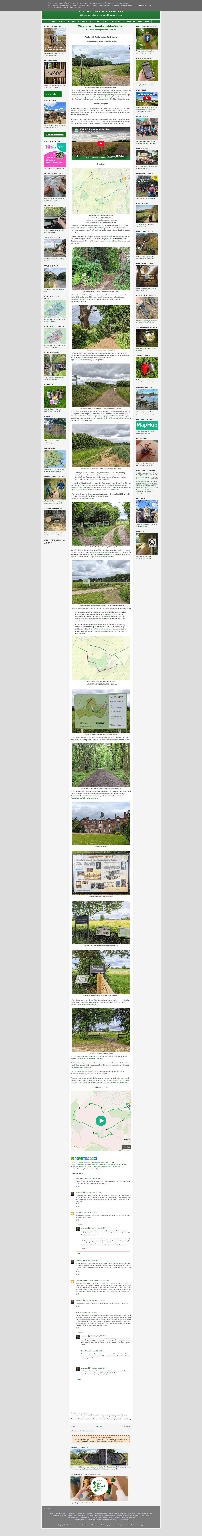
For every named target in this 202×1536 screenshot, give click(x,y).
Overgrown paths (109, 1515)
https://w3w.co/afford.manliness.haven (84, 798)
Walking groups (79, 1519)
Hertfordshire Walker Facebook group (102, 1467)
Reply (77, 1186)
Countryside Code (100, 1513)
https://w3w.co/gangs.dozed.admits (106, 416)
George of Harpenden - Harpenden (103, 1164)
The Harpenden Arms (98, 1082)
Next (72, 1426)
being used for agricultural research (114, 95)
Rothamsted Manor (108, 616)
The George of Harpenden (118, 1082)
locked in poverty (88, 1503)
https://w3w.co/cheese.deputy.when (90, 1058)
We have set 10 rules (77, 1467)
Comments (71, 1513)
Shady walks (102, 1517)
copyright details (110, 1525)
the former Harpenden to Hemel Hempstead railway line (107, 418)
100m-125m (80, 1164)
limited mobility (141, 226)
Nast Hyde (81, 1515)
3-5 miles (88, 1164)
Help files (63, 1515)
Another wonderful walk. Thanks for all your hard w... (147, 474)
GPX (99, 226)
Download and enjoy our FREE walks (101, 30)
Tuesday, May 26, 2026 (89, 1312)
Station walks (130, 1517)
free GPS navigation (147, 85)
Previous (128, 1426)
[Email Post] (112, 1162)
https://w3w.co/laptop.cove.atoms (102, 557)
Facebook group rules (144, 1513)
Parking (89, 1515)
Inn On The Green (84, 1082)
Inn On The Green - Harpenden (89, 1166)
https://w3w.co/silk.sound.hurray (106, 631)
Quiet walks (127, 1515)
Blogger (141, 1525)
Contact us (80, 1513)
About (140, 21)
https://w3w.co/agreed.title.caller (81, 1067)
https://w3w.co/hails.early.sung (81, 360)
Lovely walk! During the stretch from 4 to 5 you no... (146, 478)
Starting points (120, 1517)
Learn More (142, 5)
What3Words (75, 228)
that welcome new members (145, 143)
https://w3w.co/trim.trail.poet (80, 487)
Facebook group (108, 1417)
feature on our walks (54, 471)
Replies (80, 1224)
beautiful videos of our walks (145, 109)
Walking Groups (118, 21)
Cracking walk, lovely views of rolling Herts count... (146, 486)
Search (147, 21)
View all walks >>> (53, 94)
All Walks (62, 21)
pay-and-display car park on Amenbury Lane (100, 97)
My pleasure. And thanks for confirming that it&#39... (145, 490)
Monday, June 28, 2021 (90, 1212)
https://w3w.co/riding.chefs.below (96, 629)
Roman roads (84, 1517)
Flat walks (55, 1515)
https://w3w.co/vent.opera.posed (82, 299)
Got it (151, 5)
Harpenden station (100, 99)
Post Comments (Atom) (87, 1431)
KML (105, 226)
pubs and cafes (149, 166)
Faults (107, 21)
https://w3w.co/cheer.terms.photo (82, 498)
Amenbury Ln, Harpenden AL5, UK (88, 1169)
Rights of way (145, 1515)
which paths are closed (148, 288)
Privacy (119, 1515)
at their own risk (141, 526)
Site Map (110, 1517)
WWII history (124, 1519)
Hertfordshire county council (145, 258)
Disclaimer (123, 1513)
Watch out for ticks (142, 463)
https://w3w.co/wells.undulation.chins (113, 241)
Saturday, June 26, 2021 (93, 1178)
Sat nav (93, 1517)
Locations (71, 21)
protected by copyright (143, 558)
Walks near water (103, 1519)
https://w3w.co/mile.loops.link (88, 1004)
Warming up (114, 1519)
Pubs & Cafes (82, 21)
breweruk (79, 1192)
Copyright (89, 1513)
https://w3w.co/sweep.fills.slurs (81, 489)
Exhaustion (132, 1513)
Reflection (136, 1515)
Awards (63, 1513)
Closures (99, 21)
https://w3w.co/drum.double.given (101, 552)
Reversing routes (72, 1517)
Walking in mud (90, 1519)
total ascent (112, 41)
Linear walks (72, 1515)
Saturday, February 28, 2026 (99, 1280)
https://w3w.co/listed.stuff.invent (118, 740)
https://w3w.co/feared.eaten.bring (112, 237)
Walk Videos (130, 21)
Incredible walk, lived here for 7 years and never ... (146, 482)
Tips (91, 21)
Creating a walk (113, 1513)
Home (54, 21)
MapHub (147, 433)
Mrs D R (78, 1212)
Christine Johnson (82, 1280)
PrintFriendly (94, 230)
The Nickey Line (80, 416)
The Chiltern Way (112, 489)
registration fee (59, 168)
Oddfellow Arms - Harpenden (110, 1166)
